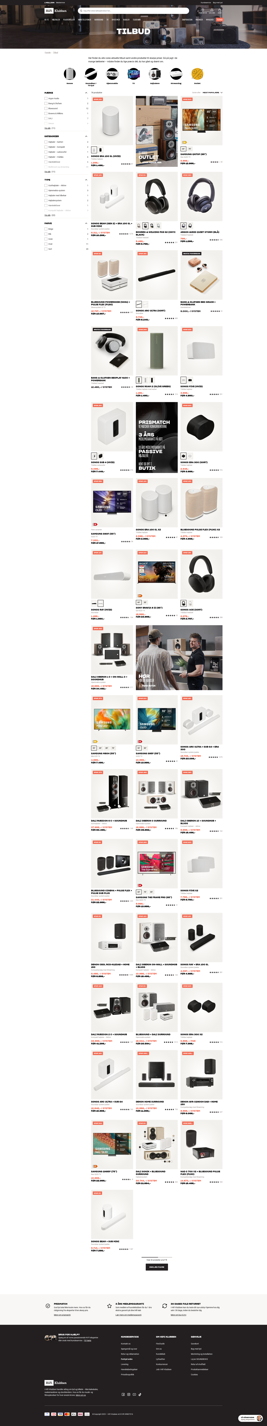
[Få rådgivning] (259, 1418)
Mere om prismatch (62, 1315)
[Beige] (139, 225)
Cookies (194, 1374)
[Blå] (152, 225)
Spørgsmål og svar (129, 1349)
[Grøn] (139, 380)
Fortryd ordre (127, 1359)
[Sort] (101, 149)
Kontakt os (125, 1344)
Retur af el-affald (198, 1364)
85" (107, 748)
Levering (124, 1364)
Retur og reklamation (130, 1354)
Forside (48, 52)
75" (190, 149)
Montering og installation (201, 1354)
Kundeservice (206, 3)
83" (145, 748)
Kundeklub (160, 1354)
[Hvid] (94, 149)
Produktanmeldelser (199, 1369)
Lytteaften (160, 1359)
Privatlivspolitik (127, 1374)
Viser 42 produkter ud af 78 (157, 1260)
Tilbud (55, 52)
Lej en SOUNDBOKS (199, 1359)
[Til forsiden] (55, 11)
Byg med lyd (196, 1349)
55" (145, 602)
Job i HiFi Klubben (163, 1369)
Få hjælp (87, 1340)
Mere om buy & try (178, 1315)
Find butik (160, 1344)
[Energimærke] (184, 142)
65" (183, 149)
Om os (159, 1349)
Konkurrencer (162, 1364)
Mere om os (81, 1395)
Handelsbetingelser (129, 1369)
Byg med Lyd (217, 3)
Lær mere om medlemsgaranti (128, 1315)
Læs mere (75, 3)
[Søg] (81, 10)
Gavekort (195, 1344)
